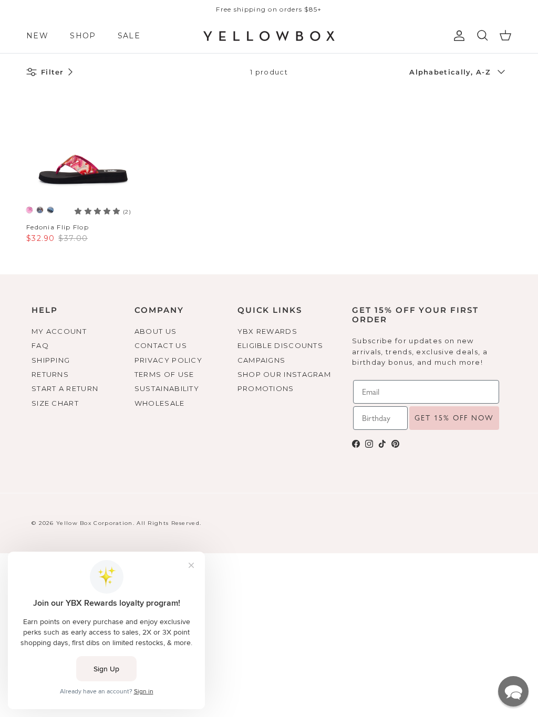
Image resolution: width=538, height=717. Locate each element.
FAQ (40, 345)
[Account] (457, 35)
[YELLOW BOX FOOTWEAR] (269, 36)
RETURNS (50, 374)
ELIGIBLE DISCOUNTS (280, 345)
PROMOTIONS (265, 388)
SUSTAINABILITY (166, 388)
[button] (513, 691)
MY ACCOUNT (59, 331)
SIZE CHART (55, 403)
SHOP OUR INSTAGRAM (284, 374)
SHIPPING (51, 360)
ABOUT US (155, 331)
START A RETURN (65, 388)
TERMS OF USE (164, 374)
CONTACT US (160, 345)
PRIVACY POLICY (168, 360)
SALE (129, 35)
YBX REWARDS (267, 331)
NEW (37, 35)
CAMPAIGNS (261, 360)
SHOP (83, 35)
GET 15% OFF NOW (454, 418)
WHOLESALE (159, 403)
